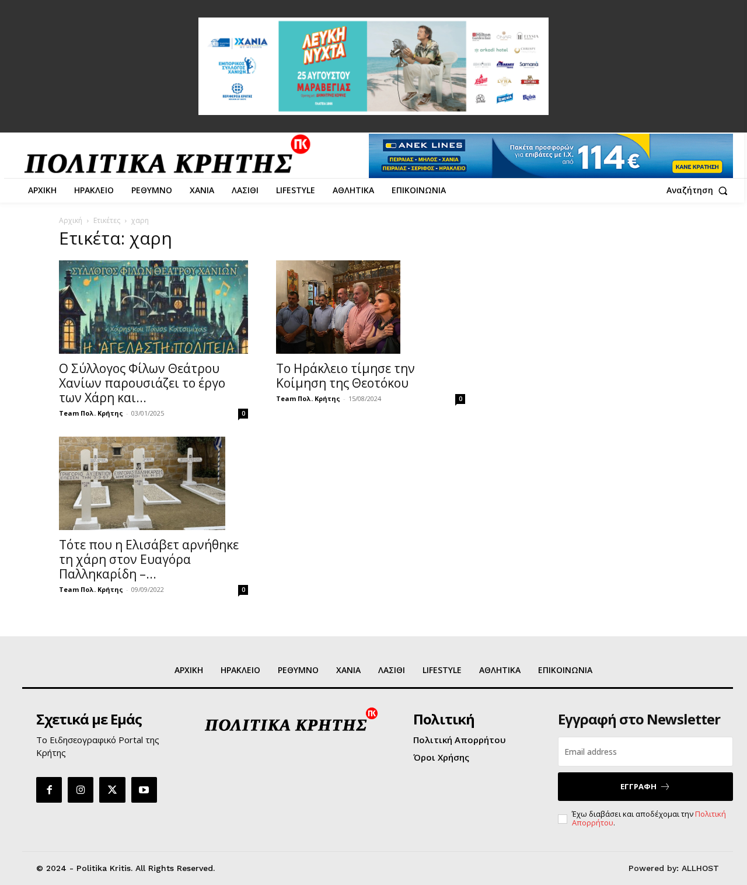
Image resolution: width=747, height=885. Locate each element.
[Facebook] (49, 790)
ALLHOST (700, 868)
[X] (112, 790)
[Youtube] (144, 790)
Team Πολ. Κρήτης (91, 413)
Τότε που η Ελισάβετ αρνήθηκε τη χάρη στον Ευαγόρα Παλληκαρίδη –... (149, 559)
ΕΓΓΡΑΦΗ (638, 786)
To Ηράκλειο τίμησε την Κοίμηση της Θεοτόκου (345, 375)
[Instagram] (80, 790)
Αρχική (70, 220)
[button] (699, 190)
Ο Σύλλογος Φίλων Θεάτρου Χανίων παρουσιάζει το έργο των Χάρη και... (142, 383)
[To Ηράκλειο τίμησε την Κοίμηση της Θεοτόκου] (370, 307)
